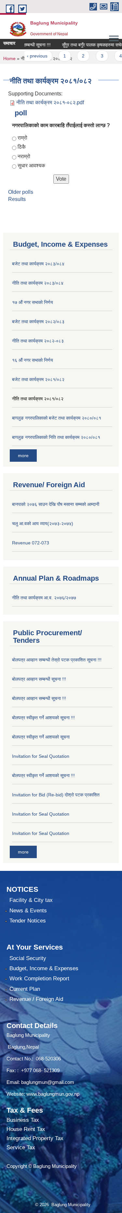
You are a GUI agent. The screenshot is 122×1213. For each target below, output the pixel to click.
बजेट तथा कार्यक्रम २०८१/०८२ (38, 379)
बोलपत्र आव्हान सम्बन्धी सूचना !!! (39, 679)
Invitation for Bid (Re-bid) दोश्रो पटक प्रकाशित (56, 794)
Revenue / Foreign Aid (36, 999)
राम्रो (22, 138)
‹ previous (30, 55)
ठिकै (22, 147)
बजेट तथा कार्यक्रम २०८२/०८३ (38, 321)
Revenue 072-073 (30, 542)
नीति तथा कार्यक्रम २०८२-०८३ (38, 340)
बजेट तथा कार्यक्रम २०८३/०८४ (38, 263)
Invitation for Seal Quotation (40, 756)
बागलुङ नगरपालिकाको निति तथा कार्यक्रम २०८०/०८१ (56, 437)
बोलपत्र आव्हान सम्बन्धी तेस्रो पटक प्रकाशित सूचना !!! (57, 659)
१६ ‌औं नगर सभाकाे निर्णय (32, 360)
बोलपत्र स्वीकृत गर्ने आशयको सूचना (41, 736)
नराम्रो (24, 156)
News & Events (28, 910)
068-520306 (49, 1058)
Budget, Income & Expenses (43, 968)
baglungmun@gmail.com (47, 1082)
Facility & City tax (31, 900)
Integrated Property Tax (35, 1138)
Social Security (27, 958)
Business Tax (23, 1120)
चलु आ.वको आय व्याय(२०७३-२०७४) (42, 523)
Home (9, 58)
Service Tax (21, 1147)
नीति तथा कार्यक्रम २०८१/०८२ (37, 398)
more (23, 455)
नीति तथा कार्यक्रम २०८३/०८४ (37, 283)
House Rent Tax (26, 1129)
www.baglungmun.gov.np (52, 1094)
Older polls (20, 192)
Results (17, 199)
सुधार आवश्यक (31, 165)
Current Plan (24, 989)
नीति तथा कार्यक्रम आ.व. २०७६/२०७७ (44, 597)
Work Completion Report (39, 978)
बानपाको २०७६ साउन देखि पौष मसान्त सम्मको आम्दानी (55, 504)
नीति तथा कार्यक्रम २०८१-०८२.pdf (50, 102)
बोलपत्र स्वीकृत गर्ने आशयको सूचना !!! (43, 717)
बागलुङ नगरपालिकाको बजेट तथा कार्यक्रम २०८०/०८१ (56, 418)
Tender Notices (27, 921)
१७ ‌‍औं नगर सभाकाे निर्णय (32, 302)
